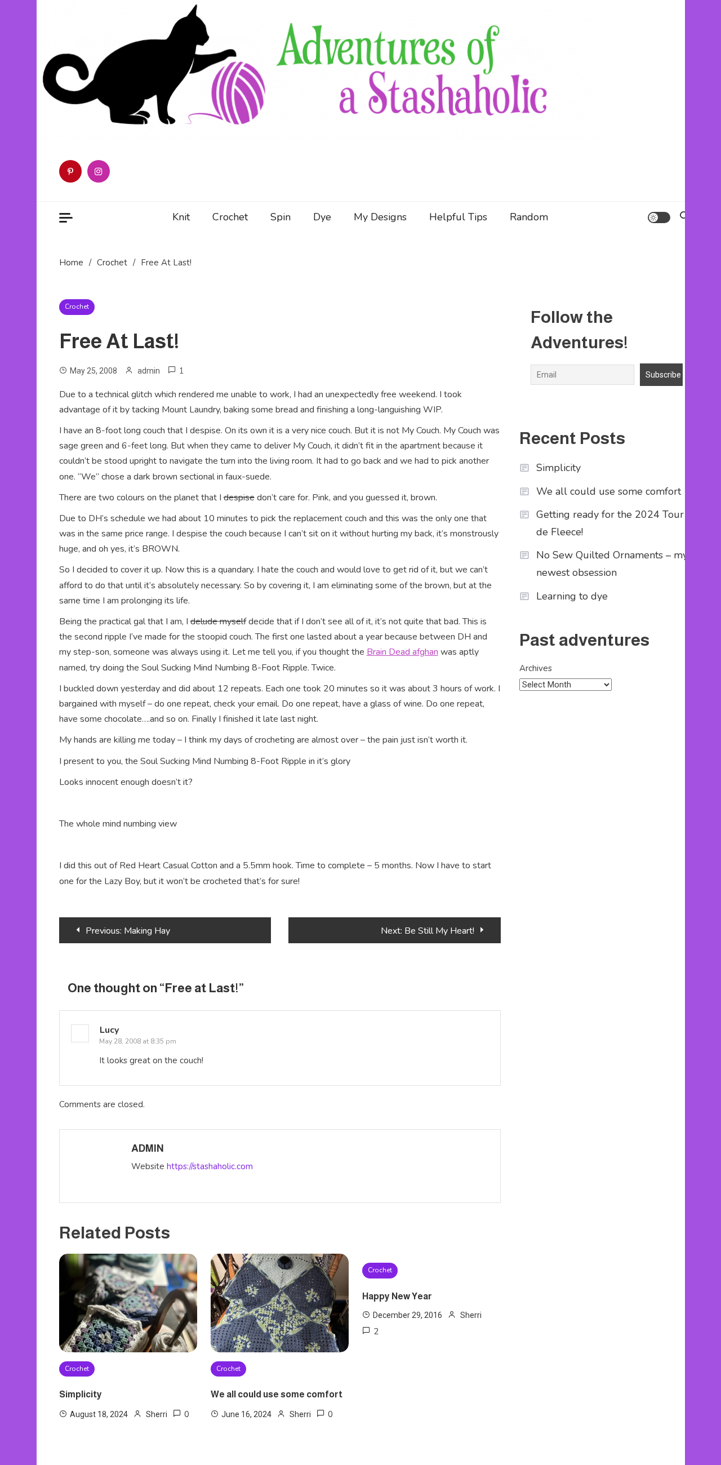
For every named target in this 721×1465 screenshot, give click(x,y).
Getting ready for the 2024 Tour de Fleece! (610, 523)
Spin (280, 217)
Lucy (109, 1030)
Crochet (230, 217)
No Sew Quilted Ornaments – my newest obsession (612, 563)
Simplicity (80, 1394)
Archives (535, 668)
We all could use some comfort (276, 1394)
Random (529, 217)
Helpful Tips (458, 217)
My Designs (380, 217)
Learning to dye (572, 596)
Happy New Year (397, 1296)
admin (148, 370)
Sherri (156, 1414)
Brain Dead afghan (402, 652)
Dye (322, 217)
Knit (181, 217)
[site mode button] (659, 217)
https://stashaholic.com (210, 1166)
